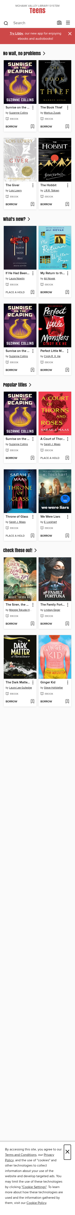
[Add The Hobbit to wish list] (67, 204)
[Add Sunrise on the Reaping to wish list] (32, 127)
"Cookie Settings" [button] (33, 1187)
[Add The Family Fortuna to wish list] (67, 624)
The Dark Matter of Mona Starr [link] (18, 682)
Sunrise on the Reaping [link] (18, 108)
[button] (32, 108)
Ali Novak (49, 278)
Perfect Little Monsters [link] (52, 351)
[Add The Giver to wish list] (32, 204)
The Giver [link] (12, 185)
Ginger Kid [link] (47, 682)
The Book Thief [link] (51, 108)
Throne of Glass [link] (17, 517)
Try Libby (16, 33)
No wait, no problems (22, 53)
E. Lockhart (50, 522)
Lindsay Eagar (52, 610)
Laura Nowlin (17, 278)
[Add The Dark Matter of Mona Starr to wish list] (32, 701)
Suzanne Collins (18, 113)
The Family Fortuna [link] (52, 605)
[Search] (6, 23)
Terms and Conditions (20, 1155)
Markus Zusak (52, 113)
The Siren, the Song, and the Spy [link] (18, 605)
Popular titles (15, 384)
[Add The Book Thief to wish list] (67, 127)
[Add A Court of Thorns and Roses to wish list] (67, 458)
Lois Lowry (15, 190)
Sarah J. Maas (52, 444)
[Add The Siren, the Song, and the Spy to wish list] (32, 624)
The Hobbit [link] (48, 185)
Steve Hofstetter (53, 687)
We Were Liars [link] (50, 517)
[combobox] (29, 23)
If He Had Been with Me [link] (18, 273)
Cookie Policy (36, 1203)
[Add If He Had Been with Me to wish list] (32, 292)
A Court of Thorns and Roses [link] (52, 439)
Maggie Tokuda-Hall (20, 610)
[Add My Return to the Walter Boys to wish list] (67, 292)
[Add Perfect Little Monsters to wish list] (67, 370)
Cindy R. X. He (52, 356)
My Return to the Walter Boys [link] (52, 273)
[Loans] (59, 24)
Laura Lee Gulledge (20, 687)
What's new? (15, 219)
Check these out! (18, 550)
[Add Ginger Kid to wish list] (67, 701)
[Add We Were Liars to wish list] (67, 536)
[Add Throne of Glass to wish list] (32, 536)
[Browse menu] (68, 23)
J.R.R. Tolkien (51, 190)
